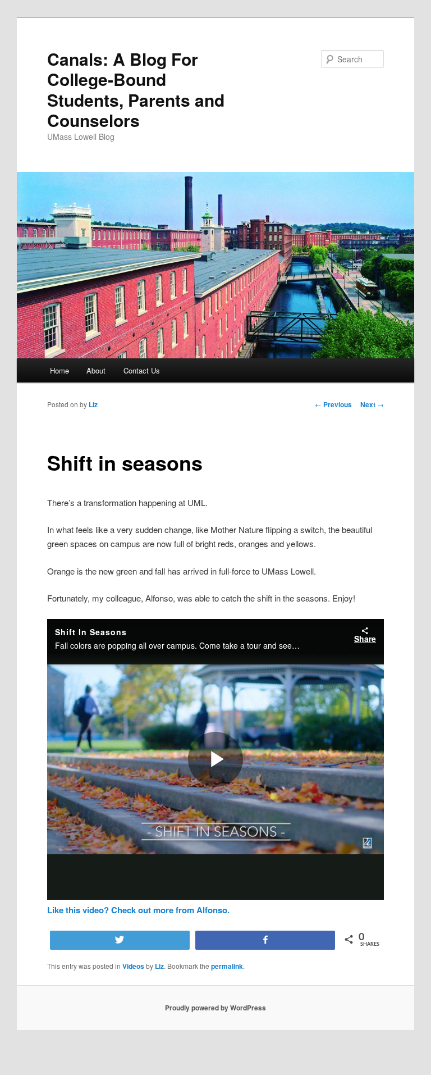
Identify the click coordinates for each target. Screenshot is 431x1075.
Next (372, 404)
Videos (133, 966)
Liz (93, 404)
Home (59, 370)
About (96, 370)
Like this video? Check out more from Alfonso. (138, 910)
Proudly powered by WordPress (215, 1008)
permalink (227, 966)
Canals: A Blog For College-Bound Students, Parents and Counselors (135, 89)
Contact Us (141, 370)
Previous (333, 404)
